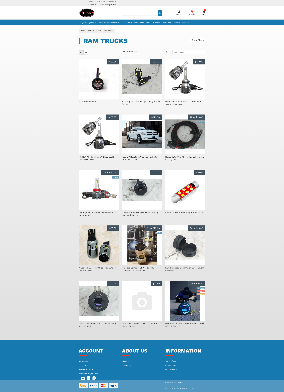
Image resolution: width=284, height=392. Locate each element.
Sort (167, 52)
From (196, 228)
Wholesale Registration (108, 5)
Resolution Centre (110, 1)
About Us (125, 361)
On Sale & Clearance (162, 23)
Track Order (84, 365)
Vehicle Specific (181, 23)
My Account (83, 361)
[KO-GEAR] (87, 13)
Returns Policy (171, 369)
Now (196, 117)
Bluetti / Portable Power (109, 23)
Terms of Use (170, 361)
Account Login (94, 1)
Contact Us (92, 5)
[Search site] (160, 13)
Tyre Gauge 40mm (87, 101)
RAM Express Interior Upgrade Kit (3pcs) (184, 212)
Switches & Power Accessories (136, 23)
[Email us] (83, 377)
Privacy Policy (171, 365)
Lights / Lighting (87, 23)
